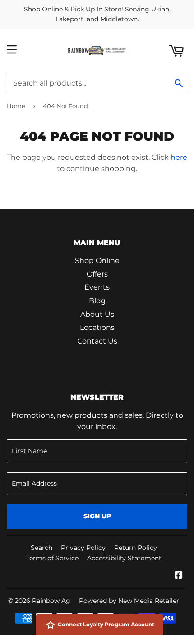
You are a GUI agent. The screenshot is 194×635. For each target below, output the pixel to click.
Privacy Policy (83, 547)
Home (16, 106)
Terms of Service (52, 558)
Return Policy (135, 547)
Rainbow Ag (51, 600)
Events (97, 287)
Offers (97, 274)
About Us (97, 314)
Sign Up (97, 516)
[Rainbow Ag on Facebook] (179, 576)
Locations (97, 327)
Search (41, 547)
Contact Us (97, 341)
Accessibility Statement (124, 558)
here (179, 157)
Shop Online (97, 260)
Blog (97, 300)
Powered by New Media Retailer (129, 600)
